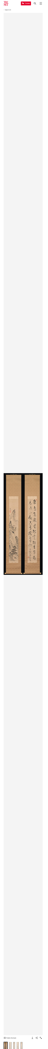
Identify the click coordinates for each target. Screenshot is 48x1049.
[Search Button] (35, 3)
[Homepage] (6, 3)
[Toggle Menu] (41, 3)
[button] (23, 524)
